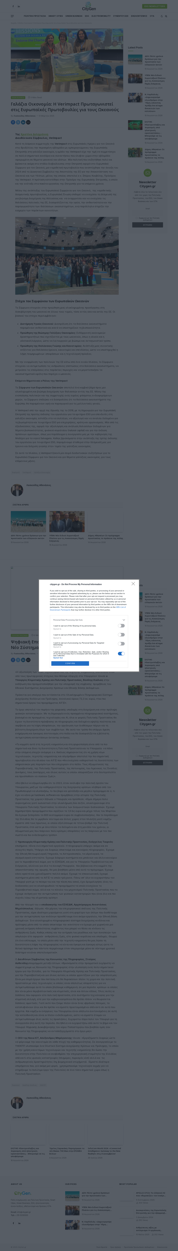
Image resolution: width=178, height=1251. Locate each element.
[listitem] (89, 620)
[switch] (121, 625)
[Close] (134, 584)
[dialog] (89, 625)
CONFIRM (70, 663)
